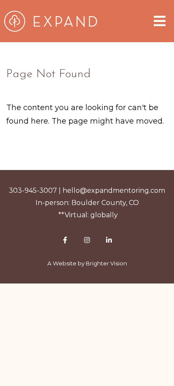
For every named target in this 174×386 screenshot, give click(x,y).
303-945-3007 (33, 190)
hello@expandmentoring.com (114, 190)
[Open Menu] (160, 21)
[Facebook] (65, 240)
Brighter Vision (106, 263)
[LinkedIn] (109, 240)
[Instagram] (87, 240)
